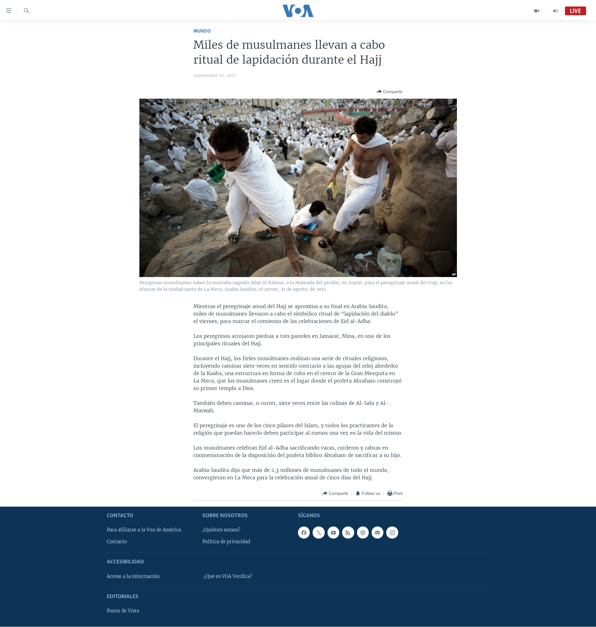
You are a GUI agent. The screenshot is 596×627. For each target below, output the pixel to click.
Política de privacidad (226, 542)
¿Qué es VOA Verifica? (228, 576)
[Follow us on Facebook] (304, 533)
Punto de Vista (123, 611)
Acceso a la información (133, 576)
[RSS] (348, 533)
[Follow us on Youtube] (333, 533)
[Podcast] (363, 533)
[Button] (390, 91)
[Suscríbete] (377, 533)
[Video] (536, 11)
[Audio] (555, 11)
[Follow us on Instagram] (392, 533)
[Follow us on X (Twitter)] (318, 533)
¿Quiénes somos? (221, 530)
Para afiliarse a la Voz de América (144, 530)
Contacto (117, 542)
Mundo (202, 31)
